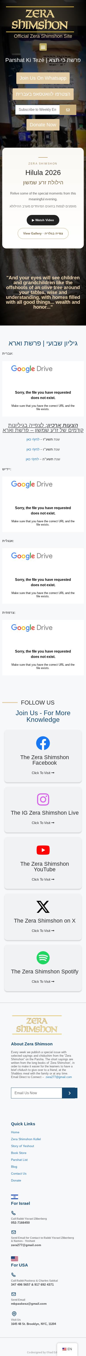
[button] (43, 47)
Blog (14, 1166)
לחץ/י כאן (32, 439)
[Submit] (69, 1093)
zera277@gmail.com (59, 1077)
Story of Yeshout (22, 1146)
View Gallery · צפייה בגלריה (43, 233)
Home (15, 1132)
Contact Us (18, 1173)
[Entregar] (68, 110)
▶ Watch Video (43, 220)
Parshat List (19, 1159)
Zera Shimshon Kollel (26, 1139)
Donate (16, 1180)
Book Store (19, 1153)
